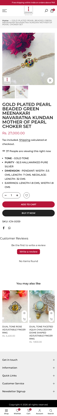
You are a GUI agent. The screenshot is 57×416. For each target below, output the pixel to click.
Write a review (28, 251)
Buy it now (28, 213)
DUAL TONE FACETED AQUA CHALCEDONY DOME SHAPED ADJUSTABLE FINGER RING (41, 332)
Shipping (24, 140)
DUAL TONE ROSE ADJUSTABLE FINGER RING (14, 329)
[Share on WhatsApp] (9, 228)
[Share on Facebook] (3, 228)
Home (5, 21)
